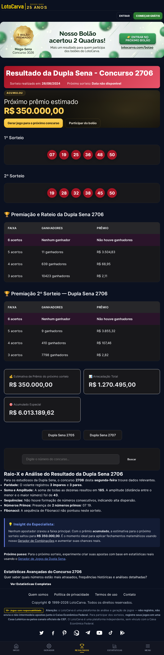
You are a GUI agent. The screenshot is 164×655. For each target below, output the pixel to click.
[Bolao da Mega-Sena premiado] (82, 40)
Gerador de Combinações (36, 541)
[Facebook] (53, 633)
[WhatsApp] (76, 633)
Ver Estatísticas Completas (30, 584)
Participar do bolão (83, 123)
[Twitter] (41, 633)
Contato (129, 594)
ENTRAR (124, 15)
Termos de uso (106, 594)
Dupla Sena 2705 (61, 435)
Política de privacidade (71, 594)
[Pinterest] (65, 633)
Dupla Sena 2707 (103, 435)
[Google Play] (123, 633)
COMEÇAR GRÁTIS (148, 15)
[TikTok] (111, 633)
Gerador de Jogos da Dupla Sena (41, 559)
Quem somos (38, 594)
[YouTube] (99, 633)
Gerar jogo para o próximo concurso (33, 123)
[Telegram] (88, 633)
